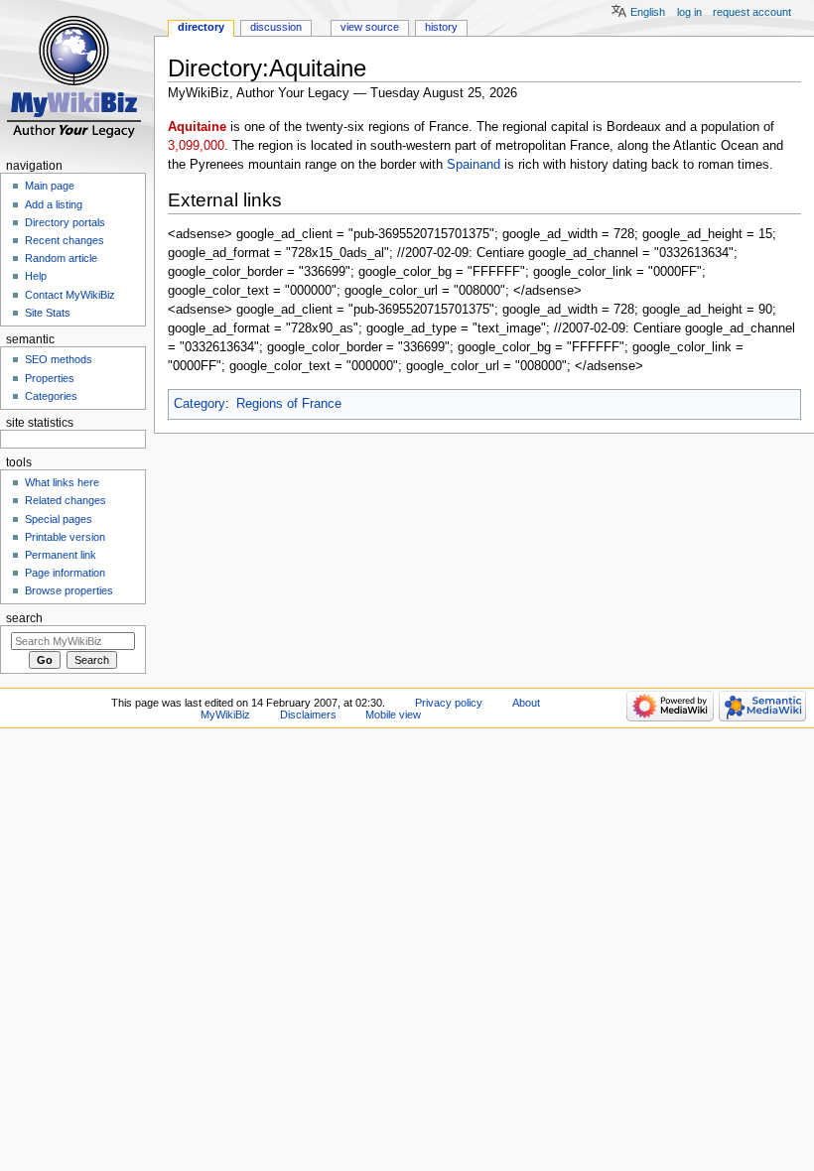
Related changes (65, 500)
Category (199, 404)
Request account (752, 12)
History (441, 27)
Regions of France (288, 404)
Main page (49, 186)
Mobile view (393, 714)
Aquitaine (197, 127)
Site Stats (47, 313)
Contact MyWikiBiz (70, 295)
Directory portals (65, 222)
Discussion (276, 27)
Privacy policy (448, 703)
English (647, 12)
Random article (61, 258)
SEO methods (58, 359)
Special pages (58, 519)
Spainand (473, 165)
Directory (201, 27)
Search (24, 618)
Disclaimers (308, 714)
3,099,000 (196, 146)
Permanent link (60, 555)
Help (36, 276)
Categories (51, 396)
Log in (689, 12)
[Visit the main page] (77, 77)
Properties (49, 378)
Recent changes (64, 240)
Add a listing (53, 204)
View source (369, 27)
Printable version (65, 537)
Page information (65, 573)
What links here (62, 482)
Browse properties (69, 590)
